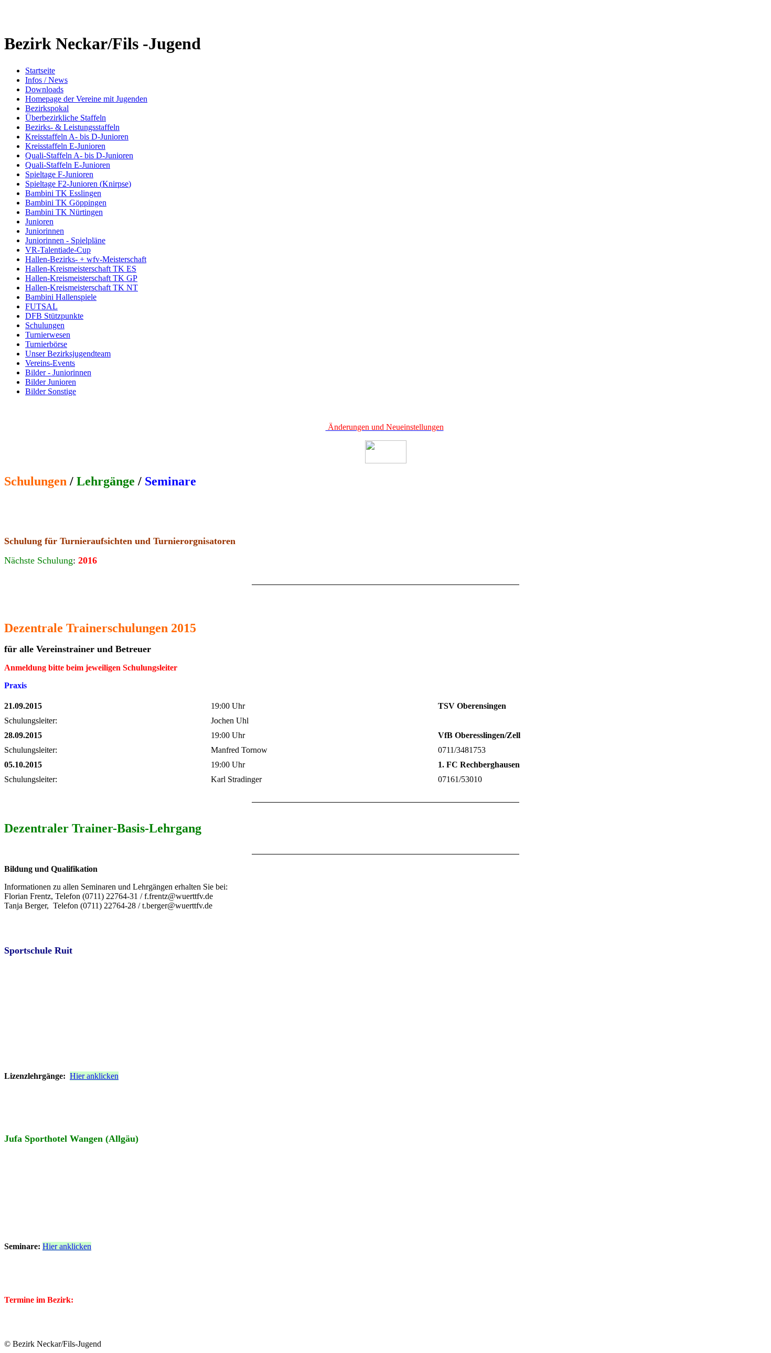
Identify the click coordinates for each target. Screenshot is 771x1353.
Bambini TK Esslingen (63, 193)
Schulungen (45, 325)
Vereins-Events (50, 363)
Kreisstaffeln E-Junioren (65, 146)
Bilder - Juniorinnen (58, 372)
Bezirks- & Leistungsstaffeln (72, 127)
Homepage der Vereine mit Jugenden (86, 98)
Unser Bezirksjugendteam (68, 353)
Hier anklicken (94, 1075)
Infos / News (46, 79)
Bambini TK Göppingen (65, 202)
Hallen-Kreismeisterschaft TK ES (80, 268)
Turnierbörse (46, 344)
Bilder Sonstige (50, 391)
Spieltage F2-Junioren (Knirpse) (78, 183)
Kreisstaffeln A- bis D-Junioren (76, 136)
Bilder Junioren (50, 381)
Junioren (39, 221)
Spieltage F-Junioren (59, 174)
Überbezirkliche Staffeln (65, 117)
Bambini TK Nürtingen (64, 212)
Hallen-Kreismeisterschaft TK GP (81, 278)
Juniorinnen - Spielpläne (65, 240)
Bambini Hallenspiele (61, 297)
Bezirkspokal (47, 108)
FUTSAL (41, 306)
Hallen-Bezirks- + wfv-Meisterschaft (85, 259)
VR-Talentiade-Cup (58, 249)
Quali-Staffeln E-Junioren (67, 164)
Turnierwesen (47, 334)
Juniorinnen (44, 230)
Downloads (44, 89)
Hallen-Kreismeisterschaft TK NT (81, 287)
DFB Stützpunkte (54, 315)
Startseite (40, 70)
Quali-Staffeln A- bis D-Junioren (79, 155)
